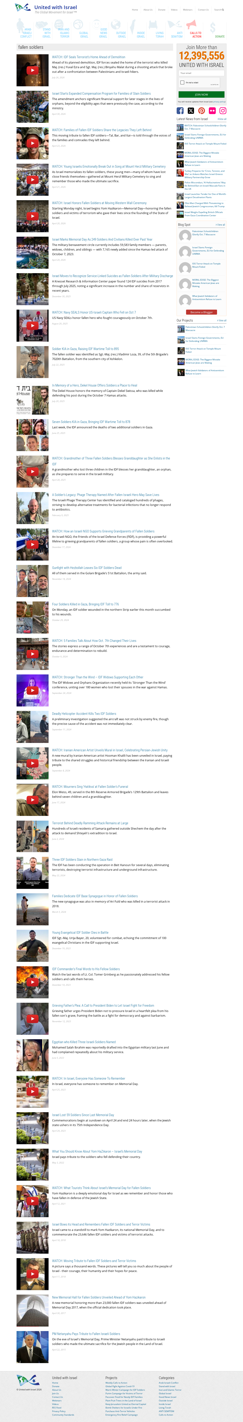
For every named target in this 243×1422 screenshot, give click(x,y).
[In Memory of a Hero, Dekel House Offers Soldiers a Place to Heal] (33, 398)
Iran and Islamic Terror (170, 1389)
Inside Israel (165, 1404)
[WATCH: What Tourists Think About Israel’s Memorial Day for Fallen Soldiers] (33, 1200)
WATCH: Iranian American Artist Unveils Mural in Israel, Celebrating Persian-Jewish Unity (110, 750)
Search (218, 9)
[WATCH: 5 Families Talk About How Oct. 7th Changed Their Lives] (33, 653)
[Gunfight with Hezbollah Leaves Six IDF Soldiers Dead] (33, 580)
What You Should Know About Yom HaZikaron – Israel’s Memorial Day (97, 1151)
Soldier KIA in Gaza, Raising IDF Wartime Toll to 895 (85, 349)
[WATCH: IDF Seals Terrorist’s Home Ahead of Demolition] (33, 70)
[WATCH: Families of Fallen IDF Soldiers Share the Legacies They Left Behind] (33, 142)
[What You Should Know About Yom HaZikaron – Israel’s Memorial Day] (33, 1164)
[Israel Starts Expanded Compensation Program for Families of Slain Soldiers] (33, 106)
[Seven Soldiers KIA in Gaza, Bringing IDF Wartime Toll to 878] (33, 434)
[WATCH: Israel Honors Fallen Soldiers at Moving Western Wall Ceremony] (33, 215)
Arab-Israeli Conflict (168, 1382)
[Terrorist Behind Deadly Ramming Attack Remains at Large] (33, 836)
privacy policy (219, 101)
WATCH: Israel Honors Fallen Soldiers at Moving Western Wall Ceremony (99, 203)
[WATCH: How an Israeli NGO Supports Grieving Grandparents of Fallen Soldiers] (33, 544)
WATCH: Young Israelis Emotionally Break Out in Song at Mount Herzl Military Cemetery (109, 166)
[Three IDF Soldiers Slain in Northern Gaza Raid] (33, 872)
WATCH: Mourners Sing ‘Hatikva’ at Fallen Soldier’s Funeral (90, 787)
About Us (148, 9)
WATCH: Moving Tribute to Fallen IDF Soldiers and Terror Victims (94, 1261)
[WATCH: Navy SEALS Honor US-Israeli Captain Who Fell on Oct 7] (33, 325)
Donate (161, 9)
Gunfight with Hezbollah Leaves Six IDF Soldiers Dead (87, 568)
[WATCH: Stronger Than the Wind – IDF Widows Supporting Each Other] (33, 690)
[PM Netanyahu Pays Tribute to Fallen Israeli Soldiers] (33, 1346)
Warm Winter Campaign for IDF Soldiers (125, 1389)
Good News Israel (167, 1397)
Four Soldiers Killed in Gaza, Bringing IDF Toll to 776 (85, 604)
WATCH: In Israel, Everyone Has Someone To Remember (88, 1078)
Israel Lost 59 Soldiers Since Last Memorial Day (83, 1115)
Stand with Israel (167, 1386)
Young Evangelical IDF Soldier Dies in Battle (80, 933)
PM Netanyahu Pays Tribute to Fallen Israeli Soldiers (86, 1334)
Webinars (187, 9)
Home (135, 9)
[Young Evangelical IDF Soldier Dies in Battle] (33, 945)
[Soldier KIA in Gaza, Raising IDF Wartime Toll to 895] (33, 361)
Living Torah (165, 1407)
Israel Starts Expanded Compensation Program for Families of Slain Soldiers (101, 93)
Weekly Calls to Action (116, 1382)
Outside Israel (166, 1400)
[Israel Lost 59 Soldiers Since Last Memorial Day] (33, 1127)
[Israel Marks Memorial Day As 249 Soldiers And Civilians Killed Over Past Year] (33, 252)
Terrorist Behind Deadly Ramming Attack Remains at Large (90, 823)
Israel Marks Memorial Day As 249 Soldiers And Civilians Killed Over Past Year (102, 239)
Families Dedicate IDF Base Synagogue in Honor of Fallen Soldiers (95, 896)
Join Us (55, 1393)
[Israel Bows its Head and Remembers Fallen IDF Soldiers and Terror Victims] (33, 1237)
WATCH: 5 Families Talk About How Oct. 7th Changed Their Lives (94, 641)
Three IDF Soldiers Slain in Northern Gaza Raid (82, 860)
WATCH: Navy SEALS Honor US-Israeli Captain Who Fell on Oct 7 (94, 312)
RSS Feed (56, 1407)
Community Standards (63, 1414)
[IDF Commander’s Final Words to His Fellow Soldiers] (33, 982)
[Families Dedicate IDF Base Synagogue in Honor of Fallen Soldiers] (33, 909)
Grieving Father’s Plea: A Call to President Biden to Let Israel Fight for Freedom (103, 1005)
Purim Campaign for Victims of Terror (123, 1393)
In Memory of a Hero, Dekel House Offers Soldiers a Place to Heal (94, 385)
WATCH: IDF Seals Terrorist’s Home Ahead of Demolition (88, 57)
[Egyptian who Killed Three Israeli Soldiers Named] (33, 1054)
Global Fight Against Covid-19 (119, 1386)
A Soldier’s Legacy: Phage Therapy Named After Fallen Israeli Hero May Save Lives (105, 495)
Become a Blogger (202, 312)
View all (222, 119)
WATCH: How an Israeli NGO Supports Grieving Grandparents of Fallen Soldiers (103, 531)
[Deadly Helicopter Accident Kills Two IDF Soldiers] (33, 726)
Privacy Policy (58, 1411)
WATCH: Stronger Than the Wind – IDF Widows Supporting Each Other (97, 677)
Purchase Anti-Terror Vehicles (120, 1411)
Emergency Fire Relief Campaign (121, 1414)
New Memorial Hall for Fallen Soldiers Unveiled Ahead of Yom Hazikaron (99, 1297)
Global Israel (165, 1393)
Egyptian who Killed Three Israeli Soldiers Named (84, 1042)
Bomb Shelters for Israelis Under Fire (123, 1407)
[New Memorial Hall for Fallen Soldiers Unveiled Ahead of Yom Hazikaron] (33, 1310)
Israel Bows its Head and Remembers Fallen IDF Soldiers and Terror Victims (101, 1224)
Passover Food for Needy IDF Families (124, 1397)
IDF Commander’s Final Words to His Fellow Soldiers (86, 969)
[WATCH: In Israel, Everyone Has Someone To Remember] (33, 1091)
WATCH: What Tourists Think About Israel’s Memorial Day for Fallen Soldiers (101, 1188)
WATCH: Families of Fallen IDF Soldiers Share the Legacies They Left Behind (101, 130)
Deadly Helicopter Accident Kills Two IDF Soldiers (84, 714)
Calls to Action (166, 1414)
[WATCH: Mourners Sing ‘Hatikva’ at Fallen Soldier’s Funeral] (33, 799)
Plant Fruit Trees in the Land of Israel (123, 1400)
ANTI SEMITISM (166, 1411)
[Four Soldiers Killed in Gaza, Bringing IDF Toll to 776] (33, 617)
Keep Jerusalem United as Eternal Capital (125, 1404)
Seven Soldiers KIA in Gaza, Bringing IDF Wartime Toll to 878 (91, 422)
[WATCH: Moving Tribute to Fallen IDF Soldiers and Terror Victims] (33, 1273)
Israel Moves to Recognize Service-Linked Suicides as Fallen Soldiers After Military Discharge (112, 276)
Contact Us (203, 9)
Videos (174, 9)
